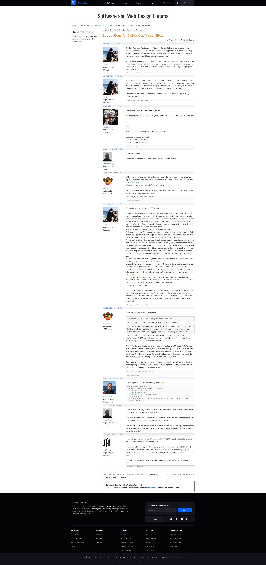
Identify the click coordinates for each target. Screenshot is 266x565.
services (112, 509)
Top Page (82, 557)
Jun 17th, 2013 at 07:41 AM (112, 149)
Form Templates (176, 542)
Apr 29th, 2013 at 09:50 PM (112, 43)
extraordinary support (118, 511)
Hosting (124, 3)
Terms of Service (152, 561)
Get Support (133, 557)
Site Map (161, 557)
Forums (81, 25)
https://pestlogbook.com (134, 396)
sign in (79, 36)
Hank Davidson (108, 127)
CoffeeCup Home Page (95, 557)
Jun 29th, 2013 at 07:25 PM (112, 308)
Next (190, 40)
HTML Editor (166, 3)
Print (118, 30)
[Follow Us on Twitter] (171, 519)
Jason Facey (108, 420)
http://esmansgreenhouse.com (135, 392)
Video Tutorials (150, 538)
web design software (98, 509)
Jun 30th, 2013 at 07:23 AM (112, 378)
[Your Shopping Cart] (177, 3)
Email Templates (176, 538)
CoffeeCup (75, 530)
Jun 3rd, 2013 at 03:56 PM (112, 106)
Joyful (105, 65)
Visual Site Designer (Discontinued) (99, 25)
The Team (74, 534)
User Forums (149, 546)
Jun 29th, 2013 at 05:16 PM (112, 204)
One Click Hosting (127, 538)
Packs (97, 3)
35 (175, 40)
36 (177, 40)
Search (108, 30)
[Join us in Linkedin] (187, 519)
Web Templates (175, 534)
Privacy (154, 557)
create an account (78, 39)
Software (110, 3)
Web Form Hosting (127, 546)
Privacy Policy (140, 561)
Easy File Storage (127, 542)
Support (138, 3)
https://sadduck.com (132, 200)
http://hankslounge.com (133, 146)
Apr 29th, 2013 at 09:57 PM (112, 76)
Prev (171, 40)
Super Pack (99, 542)
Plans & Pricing (126, 550)
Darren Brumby (108, 164)
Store (153, 3)
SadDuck (106, 188)
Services (124, 530)
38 (184, 40)
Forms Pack (99, 538)
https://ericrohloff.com (133, 400)
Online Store (108, 557)
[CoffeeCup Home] (83, 3)
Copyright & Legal (144, 557)
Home (73, 25)
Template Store (176, 530)
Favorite (140, 30)
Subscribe (128, 30)
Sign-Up (185, 510)
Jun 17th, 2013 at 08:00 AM (112, 173)
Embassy (148, 542)
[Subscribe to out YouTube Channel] (181, 519)
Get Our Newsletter (77, 542)
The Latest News (77, 538)
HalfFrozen (107, 450)
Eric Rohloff (107, 397)
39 (187, 40)
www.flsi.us (140, 466)
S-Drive (123, 534)
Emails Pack (99, 534)
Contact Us (75, 546)
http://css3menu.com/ (134, 182)
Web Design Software (120, 557)
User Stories (149, 550)
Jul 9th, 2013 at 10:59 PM (112, 405)
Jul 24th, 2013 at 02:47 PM (112, 434)
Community (149, 530)
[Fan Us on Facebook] (176, 519)
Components (174, 546)
